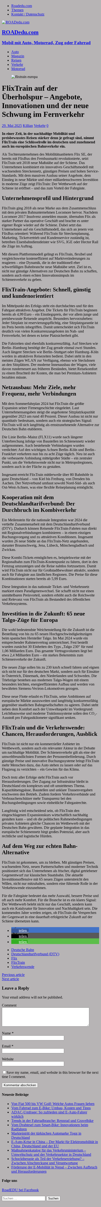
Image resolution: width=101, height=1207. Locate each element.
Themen (17, 10)
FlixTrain (18, 962)
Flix (14, 958)
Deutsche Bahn (22, 950)
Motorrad (18, 69)
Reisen (16, 60)
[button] (20, 931)
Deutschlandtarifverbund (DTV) (35, 954)
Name (7, 1033)
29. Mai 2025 (12, 126)
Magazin (17, 56)
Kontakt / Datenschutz (27, 14)
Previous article (13, 975)
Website (8, 1059)
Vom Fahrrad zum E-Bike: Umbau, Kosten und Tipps (51, 1108)
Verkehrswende (22, 967)
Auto (15, 52)
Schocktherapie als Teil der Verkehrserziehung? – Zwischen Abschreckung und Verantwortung (47, 1161)
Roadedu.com (21, 6)
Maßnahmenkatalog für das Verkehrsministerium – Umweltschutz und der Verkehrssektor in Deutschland (51, 1152)
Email (7, 1046)
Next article (10, 979)
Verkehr (17, 65)
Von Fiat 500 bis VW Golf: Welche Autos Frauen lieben (52, 1104)
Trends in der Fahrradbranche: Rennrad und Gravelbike (52, 1121)
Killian (28, 126)
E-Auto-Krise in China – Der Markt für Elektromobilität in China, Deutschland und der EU (54, 1144)
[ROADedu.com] (15, 22)
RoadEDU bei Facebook (20, 1190)
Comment (9, 1005)
